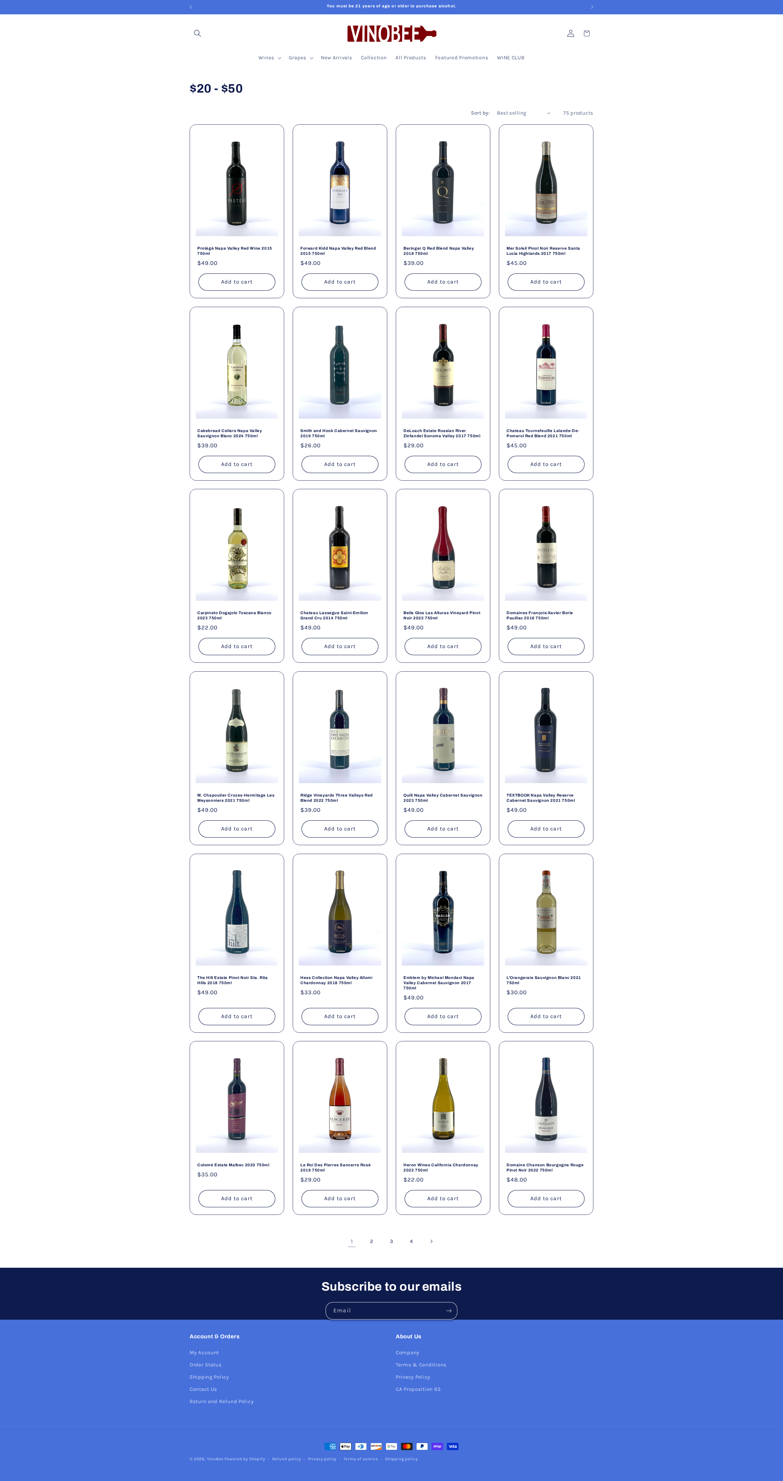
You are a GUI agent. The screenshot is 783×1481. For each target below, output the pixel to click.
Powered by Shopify (245, 1459)
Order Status (206, 1365)
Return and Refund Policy (222, 1401)
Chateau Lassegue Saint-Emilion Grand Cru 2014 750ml (334, 615)
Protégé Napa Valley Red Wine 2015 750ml (234, 251)
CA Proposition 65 (418, 1389)
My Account (204, 1352)
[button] (198, 33)
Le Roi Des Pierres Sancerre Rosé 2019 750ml (335, 1167)
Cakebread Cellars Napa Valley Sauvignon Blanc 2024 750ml (229, 433)
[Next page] (431, 1241)
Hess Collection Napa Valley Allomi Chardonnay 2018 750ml (336, 980)
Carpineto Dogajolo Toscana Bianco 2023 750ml (234, 615)
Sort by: (480, 113)
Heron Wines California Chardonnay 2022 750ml (440, 1167)
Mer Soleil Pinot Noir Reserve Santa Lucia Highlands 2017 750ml (543, 251)
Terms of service (360, 1459)
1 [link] (352, 1241)
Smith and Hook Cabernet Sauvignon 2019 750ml (338, 433)
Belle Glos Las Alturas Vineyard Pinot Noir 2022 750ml (441, 615)
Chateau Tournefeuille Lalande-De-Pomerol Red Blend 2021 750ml (543, 433)
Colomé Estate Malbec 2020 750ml (233, 1165)
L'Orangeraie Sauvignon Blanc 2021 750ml (544, 980)
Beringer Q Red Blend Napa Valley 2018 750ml (438, 251)
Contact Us (203, 1389)
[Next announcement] (592, 7)
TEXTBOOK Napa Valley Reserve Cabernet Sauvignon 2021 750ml (541, 798)
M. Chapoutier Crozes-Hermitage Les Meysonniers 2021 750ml (235, 798)
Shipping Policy (209, 1377)
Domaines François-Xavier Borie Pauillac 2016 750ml (540, 615)
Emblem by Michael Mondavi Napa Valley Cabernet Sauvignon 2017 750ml (438, 983)
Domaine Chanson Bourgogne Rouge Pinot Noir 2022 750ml (545, 1167)
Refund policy (286, 1459)
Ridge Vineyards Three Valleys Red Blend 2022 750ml (336, 798)
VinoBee (215, 1459)
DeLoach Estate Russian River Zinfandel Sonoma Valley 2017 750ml (441, 433)
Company (407, 1352)
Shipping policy (401, 1459)
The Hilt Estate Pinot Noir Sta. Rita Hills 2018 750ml (232, 980)
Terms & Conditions (421, 1365)
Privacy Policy (413, 1377)
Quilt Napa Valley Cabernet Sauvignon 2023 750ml (443, 798)
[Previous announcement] (191, 7)
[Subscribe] (449, 1311)
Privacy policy (322, 1459)
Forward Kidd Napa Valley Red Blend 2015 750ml (338, 251)
